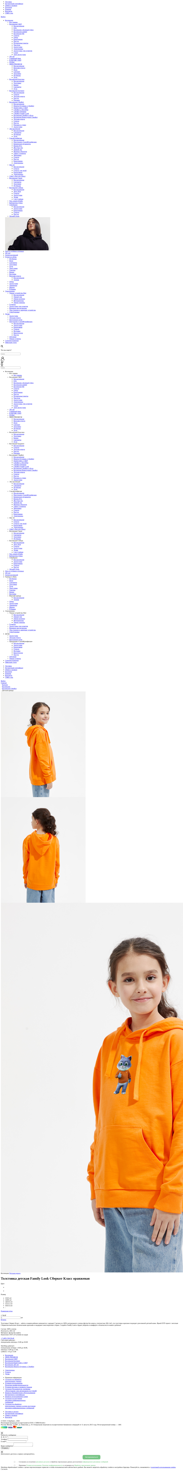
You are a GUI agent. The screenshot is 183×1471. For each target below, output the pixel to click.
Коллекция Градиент (16, 91)
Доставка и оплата (11, 1411)
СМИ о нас (9, 13)
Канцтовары (18, 39)
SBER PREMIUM (15, 64)
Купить (3, 1320)
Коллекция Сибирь (16, 188)
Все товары (13, 22)
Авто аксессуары (20, 54)
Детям (16, 197)
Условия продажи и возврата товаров (18, 1387)
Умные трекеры (19, 302)
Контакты (8, 11)
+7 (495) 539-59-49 (7, 1338)
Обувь (16, 37)
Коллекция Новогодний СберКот (26, 117)
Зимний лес (18, 150)
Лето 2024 (17, 191)
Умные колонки (19, 299)
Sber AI (12, 165)
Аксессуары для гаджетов (23, 51)
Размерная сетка (6, 1311)
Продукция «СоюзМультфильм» (25, 142)
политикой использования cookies (163, 1467)
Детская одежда (19, 96)
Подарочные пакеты (21, 43)
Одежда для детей (20, 170)
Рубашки (12, 289)
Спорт (16, 53)
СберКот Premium (20, 111)
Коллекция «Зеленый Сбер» (24, 30)
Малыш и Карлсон (20, 151)
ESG (15, 28)
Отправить (5, 1448)
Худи (15, 77)
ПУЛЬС (12, 62)
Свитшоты (17, 87)
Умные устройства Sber (17, 293)
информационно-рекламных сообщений (95, 1462)
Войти (3, 17)
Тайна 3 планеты (20, 153)
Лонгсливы (13, 268)
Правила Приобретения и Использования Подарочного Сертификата (20, 1394)
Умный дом (18, 297)
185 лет (12, 56)
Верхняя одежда (19, 68)
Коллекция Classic (15, 178)
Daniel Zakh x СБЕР (21, 108)
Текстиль (17, 45)
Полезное (8, 7)
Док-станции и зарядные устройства (22, 310)
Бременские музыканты (22, 144)
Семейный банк (15, 58)
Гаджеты (12, 304)
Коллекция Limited (20, 32)
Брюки (16, 85)
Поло (15, 70)
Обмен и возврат (11, 5)
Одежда (16, 35)
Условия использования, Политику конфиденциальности (44, 1465)
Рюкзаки (17, 100)
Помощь (8, 9)
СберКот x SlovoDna (21, 110)
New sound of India (16, 201)
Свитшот (17, 72)
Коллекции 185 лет (12, 1365)
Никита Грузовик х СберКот (24, 106)
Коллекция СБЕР (15, 24)
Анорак (16, 280)
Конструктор (18, 333)
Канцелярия (18, 172)
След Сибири (18, 199)
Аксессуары (18, 47)
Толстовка (17, 73)
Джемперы (13, 285)
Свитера (12, 270)
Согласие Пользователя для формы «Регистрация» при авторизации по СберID (21, 1390)
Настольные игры (15, 320)
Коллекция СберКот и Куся (23, 115)
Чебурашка (17, 155)
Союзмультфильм (15, 138)
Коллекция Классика (16, 79)
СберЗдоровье (14, 312)
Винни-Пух (18, 146)
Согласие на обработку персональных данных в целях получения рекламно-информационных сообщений (20, 1406)
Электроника (18, 49)
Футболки (17, 134)
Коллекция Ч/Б (19, 34)
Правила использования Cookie (16, 1396)
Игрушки (17, 331)
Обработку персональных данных (85, 1465)
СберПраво (13, 205)
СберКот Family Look (21, 113)
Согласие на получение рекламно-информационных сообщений (15, 1400)
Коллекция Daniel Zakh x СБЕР (16, 1363)
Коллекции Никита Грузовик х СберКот (19, 1366)
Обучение (12, 337)
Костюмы (12, 274)
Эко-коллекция (14, 129)
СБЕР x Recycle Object (17, 176)
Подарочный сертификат (14, 4)
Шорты (12, 287)
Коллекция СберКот (16, 102)
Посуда (16, 41)
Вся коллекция (19, 26)
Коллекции (9, 1355)
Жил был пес (18, 148)
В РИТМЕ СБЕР (15, 60)
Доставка (8, 2)
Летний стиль (14, 216)
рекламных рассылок (42, 1462)
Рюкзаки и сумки (20, 125)
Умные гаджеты (15, 339)
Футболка (17, 75)
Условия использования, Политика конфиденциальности (16, 1384)
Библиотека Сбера (16, 203)
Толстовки (17, 83)
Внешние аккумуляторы (18, 308)
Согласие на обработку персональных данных (13, 1380)
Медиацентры (19, 301)
